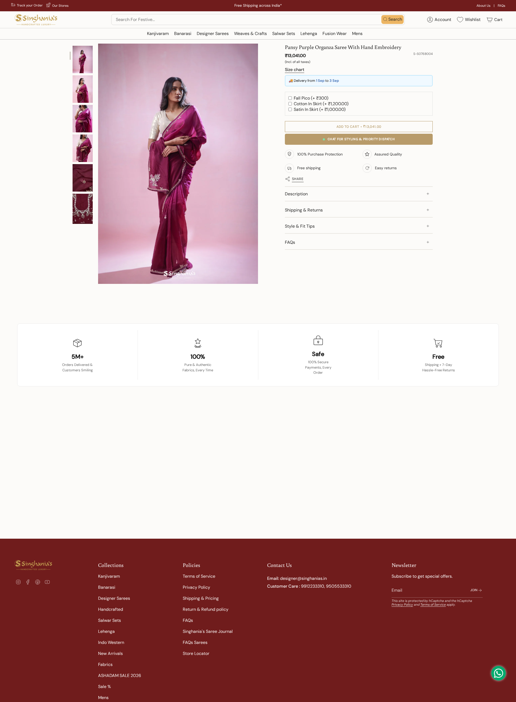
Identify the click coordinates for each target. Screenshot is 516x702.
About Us (483, 5)
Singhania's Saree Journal (208, 631)
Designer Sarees (114, 598)
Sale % (104, 686)
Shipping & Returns (304, 210)
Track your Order (30, 5)
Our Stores (60, 5)
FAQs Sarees (195, 642)
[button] (157, 33)
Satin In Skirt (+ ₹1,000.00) (319, 109)
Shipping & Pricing (201, 598)
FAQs (501, 5)
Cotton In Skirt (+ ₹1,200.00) (321, 104)
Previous (98, 163)
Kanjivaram (109, 576)
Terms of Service (199, 576)
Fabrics (105, 664)
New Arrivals (110, 653)
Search (395, 19)
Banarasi (106, 587)
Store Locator (196, 653)
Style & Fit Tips (300, 226)
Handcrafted (110, 609)
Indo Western (111, 642)
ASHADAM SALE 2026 (119, 675)
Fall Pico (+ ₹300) (310, 98)
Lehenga (106, 631)
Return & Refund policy (205, 609)
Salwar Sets (109, 620)
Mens (103, 697)
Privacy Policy (196, 587)
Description (296, 194)
